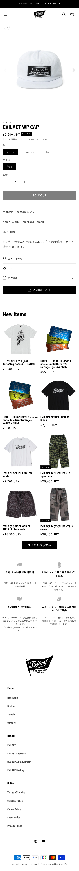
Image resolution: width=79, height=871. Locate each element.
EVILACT (11, 745)
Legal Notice (13, 817)
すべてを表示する (39, 545)
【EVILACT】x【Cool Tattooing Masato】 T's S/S (19, 362)
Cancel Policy (14, 809)
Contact (11, 722)
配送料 (12, 139)
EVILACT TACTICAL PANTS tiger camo (55, 475)
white (12, 152)
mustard (31, 152)
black (49, 152)
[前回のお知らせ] (7, 4)
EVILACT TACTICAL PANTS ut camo (56, 528)
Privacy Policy (14, 825)
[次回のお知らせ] (72, 4)
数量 (5, 175)
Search (11, 714)
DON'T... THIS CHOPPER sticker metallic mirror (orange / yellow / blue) (21, 420)
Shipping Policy (15, 800)
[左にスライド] (5, 70)
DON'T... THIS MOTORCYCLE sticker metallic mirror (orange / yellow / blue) (55, 364)
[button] (5, 14)
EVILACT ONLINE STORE (32, 864)
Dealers (11, 706)
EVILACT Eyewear (16, 753)
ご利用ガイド (42, 290)
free (11, 167)
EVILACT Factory (15, 770)
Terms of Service (16, 792)
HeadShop (12, 697)
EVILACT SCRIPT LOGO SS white (17, 475)
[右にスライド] (74, 70)
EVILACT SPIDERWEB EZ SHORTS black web (16, 528)
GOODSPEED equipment (19, 761)
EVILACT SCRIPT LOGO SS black (54, 418)
